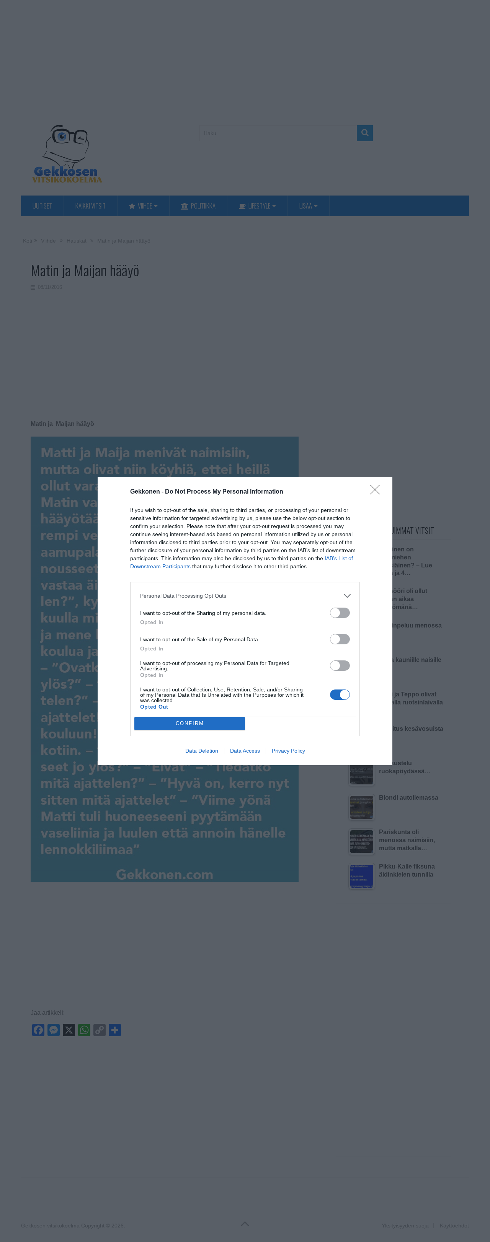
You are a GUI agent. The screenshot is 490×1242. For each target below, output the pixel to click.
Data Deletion (201, 751)
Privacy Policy (288, 751)
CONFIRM (190, 723)
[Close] (377, 492)
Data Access (245, 751)
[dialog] (245, 621)
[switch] (340, 613)
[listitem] (245, 596)
